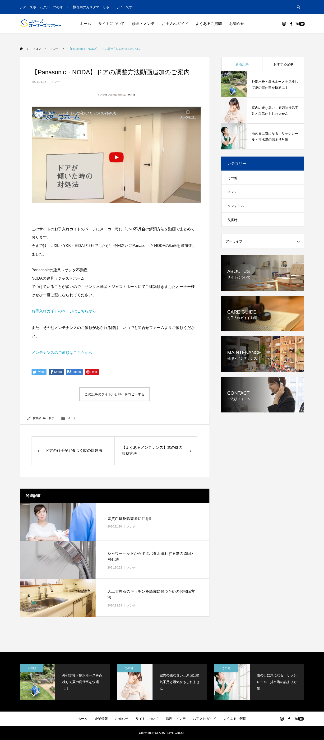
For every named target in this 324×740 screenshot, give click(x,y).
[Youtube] (300, 23)
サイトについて (111, 24)
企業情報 (101, 719)
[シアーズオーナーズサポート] (40, 23)
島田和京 (48, 418)
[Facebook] (291, 23)
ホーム (85, 24)
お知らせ (236, 24)
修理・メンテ (143, 24)
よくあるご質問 (208, 24)
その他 (232, 178)
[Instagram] (283, 23)
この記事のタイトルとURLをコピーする (114, 394)
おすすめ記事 (283, 64)
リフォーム (235, 206)
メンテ (55, 81)
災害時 (232, 220)
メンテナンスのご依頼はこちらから (62, 353)
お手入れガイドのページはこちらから (64, 311)
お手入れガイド (175, 24)
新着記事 (242, 64)
